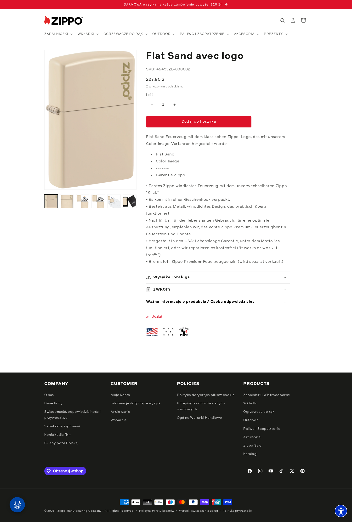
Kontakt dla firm (58, 434)
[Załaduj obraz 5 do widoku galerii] (114, 201)
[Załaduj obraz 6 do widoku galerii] (129, 201)
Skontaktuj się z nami (62, 426)
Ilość (149, 95)
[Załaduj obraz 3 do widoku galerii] (82, 201)
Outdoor (250, 420)
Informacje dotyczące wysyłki (136, 403)
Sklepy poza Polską (61, 443)
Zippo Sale (252, 445)
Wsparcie (119, 420)
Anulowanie (120, 411)
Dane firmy (53, 403)
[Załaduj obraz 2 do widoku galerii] (67, 201)
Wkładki (250, 403)
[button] (58, 34)
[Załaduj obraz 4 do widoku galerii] (98, 201)
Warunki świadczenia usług (198, 510)
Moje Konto (120, 395)
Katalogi (250, 454)
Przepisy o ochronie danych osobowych (201, 406)
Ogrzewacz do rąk (259, 411)
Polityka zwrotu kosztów (156, 510)
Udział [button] (157, 316)
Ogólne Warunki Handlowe (199, 418)
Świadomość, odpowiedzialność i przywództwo (72, 414)
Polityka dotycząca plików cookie (205, 395)
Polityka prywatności (238, 510)
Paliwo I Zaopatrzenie (261, 428)
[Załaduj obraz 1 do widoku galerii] (51, 201)
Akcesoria (252, 437)
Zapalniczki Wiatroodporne (266, 395)
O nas (49, 395)
